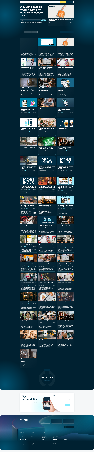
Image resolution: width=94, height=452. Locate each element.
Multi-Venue (32, 443)
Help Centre (54, 445)
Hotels (32, 442)
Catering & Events (33, 432)
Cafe (20, 443)
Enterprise (43, 442)
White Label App (22, 436)
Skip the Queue (44, 436)
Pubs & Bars (32, 444)
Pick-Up (32, 436)
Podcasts (54, 444)
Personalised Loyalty (55, 436)
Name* (54, 395)
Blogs (53, 442)
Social (53, 437)
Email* (54, 398)
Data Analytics (66, 432)
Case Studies (54, 443)
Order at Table (44, 432)
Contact (65, 442)
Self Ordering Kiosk (44, 437)
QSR (31, 445)
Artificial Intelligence (22, 432)
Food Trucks (21, 445)
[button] (27, 2)
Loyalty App (54, 432)
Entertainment (22, 444)
